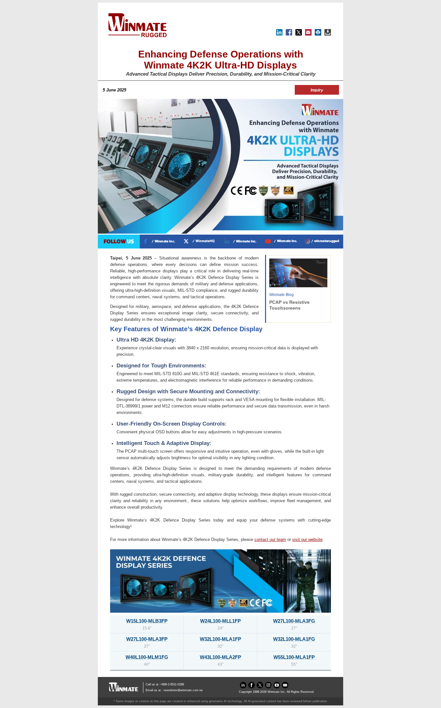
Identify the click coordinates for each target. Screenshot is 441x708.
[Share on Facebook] (289, 34)
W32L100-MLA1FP (220, 639)
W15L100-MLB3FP (147, 621)
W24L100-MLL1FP (220, 621)
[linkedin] (243, 686)
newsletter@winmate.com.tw (183, 690)
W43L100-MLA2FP (220, 657)
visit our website (307, 539)
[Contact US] (285, 686)
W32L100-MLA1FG (294, 639)
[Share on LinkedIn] (279, 34)
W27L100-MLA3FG (294, 621)
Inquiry (317, 90)
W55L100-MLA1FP (294, 657)
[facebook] (251, 686)
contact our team (270, 539)
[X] (298, 34)
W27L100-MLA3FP (147, 639)
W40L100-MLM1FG (147, 657)
